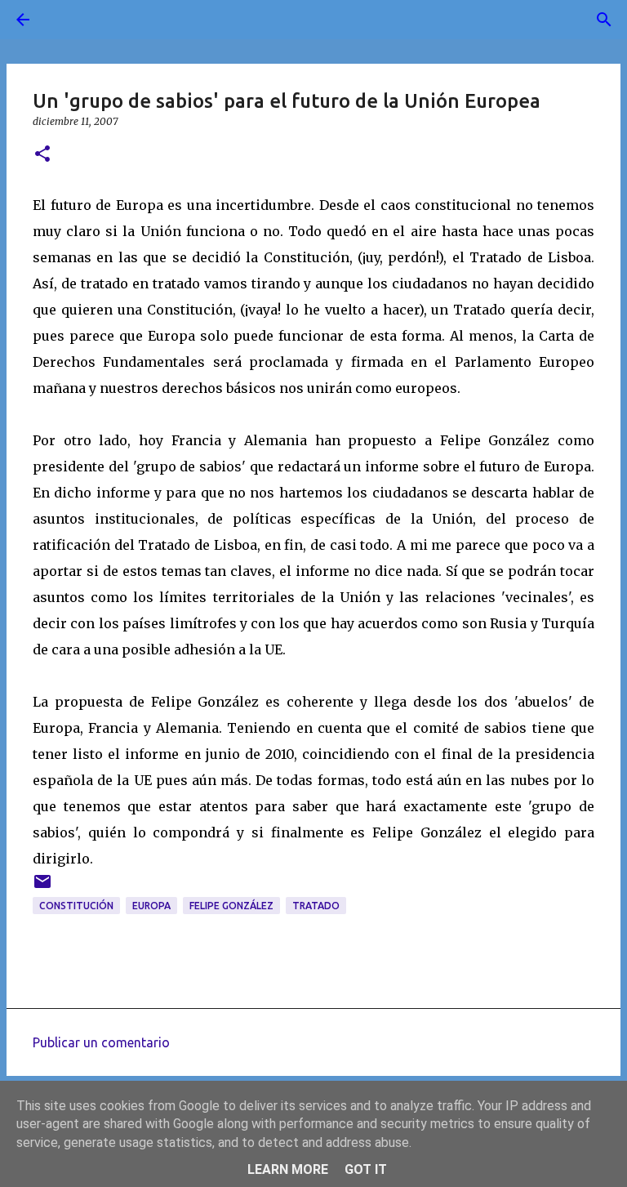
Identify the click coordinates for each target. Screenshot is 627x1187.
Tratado (316, 905)
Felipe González (231, 905)
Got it (366, 1169)
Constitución (76, 905)
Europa (151, 905)
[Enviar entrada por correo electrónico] (42, 887)
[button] (42, 155)
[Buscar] (68, 19)
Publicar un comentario (101, 1042)
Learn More (287, 1169)
